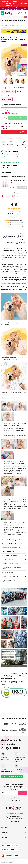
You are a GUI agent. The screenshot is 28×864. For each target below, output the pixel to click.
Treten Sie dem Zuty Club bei (11, 776)
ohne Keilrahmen (6, 99)
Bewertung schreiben (14, 217)
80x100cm (20, 91)
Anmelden (22, 793)
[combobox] (12, 17)
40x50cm (8, 91)
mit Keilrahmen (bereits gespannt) (11, 104)
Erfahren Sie (4, 126)
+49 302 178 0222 (14, 817)
